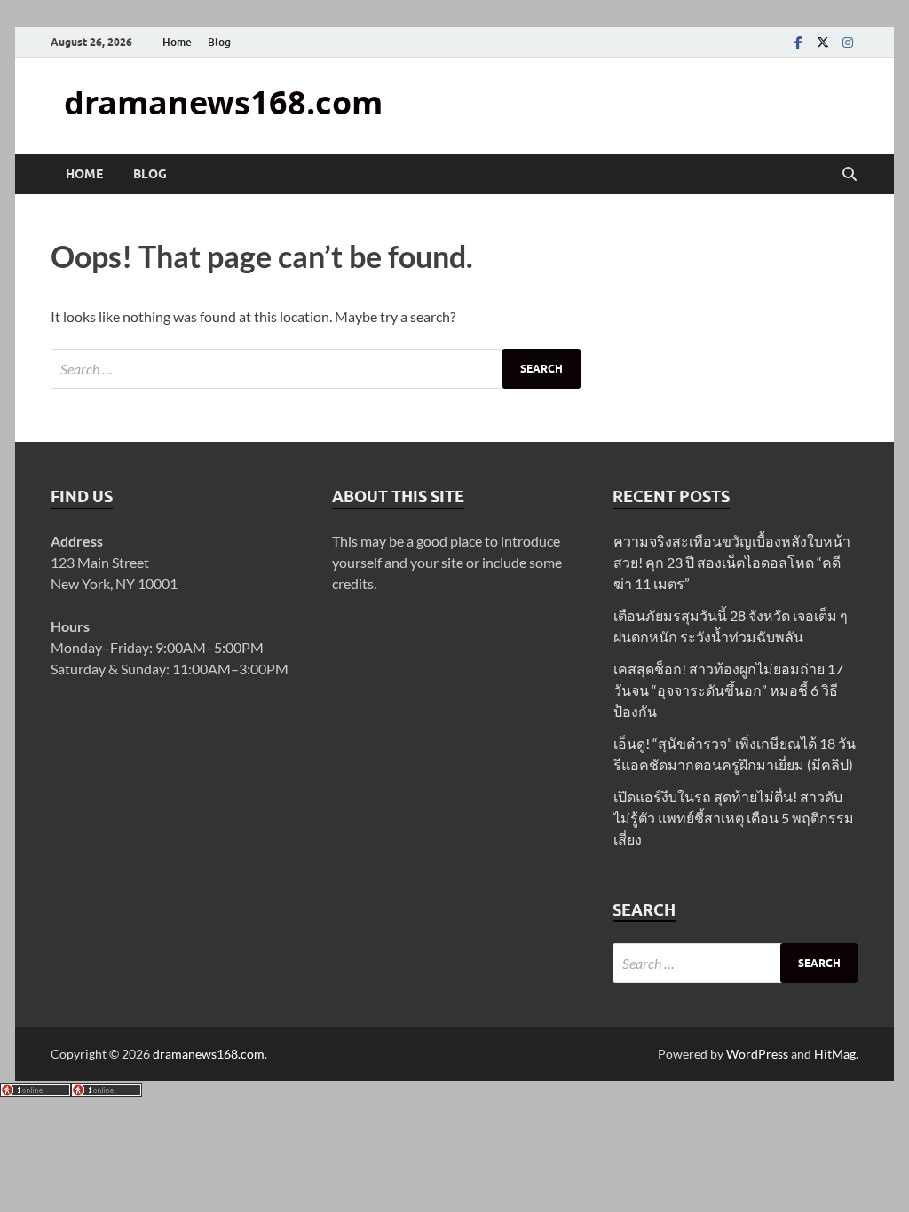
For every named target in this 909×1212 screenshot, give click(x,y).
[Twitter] (823, 42)
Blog (219, 42)
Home (177, 42)
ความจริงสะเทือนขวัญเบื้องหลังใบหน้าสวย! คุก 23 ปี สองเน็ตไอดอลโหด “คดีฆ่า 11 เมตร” (731, 562)
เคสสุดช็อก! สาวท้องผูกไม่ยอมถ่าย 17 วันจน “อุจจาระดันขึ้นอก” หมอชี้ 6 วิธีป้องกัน (728, 690)
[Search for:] (316, 369)
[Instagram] (847, 42)
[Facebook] (798, 42)
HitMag (835, 1053)
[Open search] (849, 174)
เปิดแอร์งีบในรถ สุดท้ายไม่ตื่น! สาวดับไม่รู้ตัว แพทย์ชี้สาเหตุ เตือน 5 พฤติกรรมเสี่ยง (733, 817)
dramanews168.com (223, 102)
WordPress (757, 1053)
